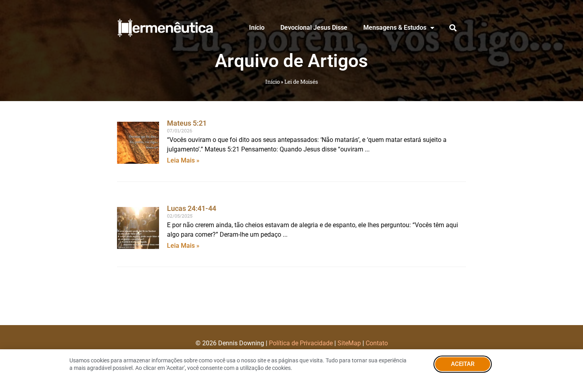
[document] (291, 189)
